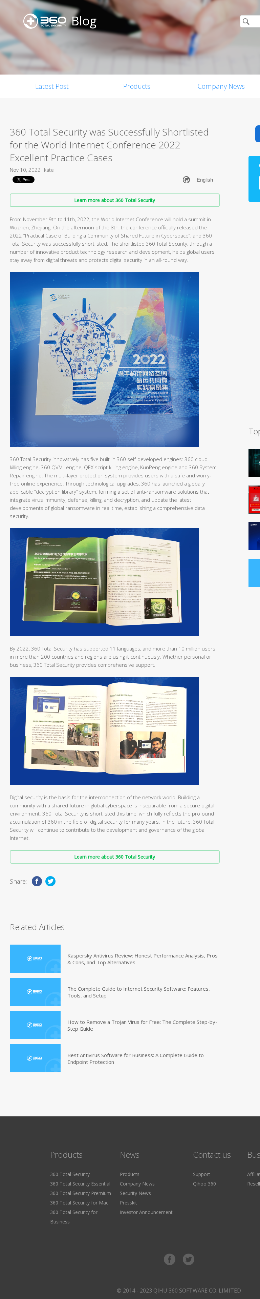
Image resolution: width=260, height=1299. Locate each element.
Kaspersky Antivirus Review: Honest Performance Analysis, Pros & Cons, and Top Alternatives (142, 959)
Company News (137, 1183)
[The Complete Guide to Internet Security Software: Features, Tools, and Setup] (35, 992)
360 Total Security (70, 1174)
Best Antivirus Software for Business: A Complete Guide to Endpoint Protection (135, 1058)
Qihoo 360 (204, 1183)
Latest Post (52, 86)
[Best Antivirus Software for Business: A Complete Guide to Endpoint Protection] (35, 1058)
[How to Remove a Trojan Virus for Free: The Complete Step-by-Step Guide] (35, 1025)
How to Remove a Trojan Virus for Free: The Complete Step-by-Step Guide (142, 1025)
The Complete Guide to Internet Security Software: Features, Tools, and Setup (138, 992)
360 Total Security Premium (80, 1193)
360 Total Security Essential (80, 1183)
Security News (135, 1193)
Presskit (128, 1202)
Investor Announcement (146, 1212)
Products (136, 86)
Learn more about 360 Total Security (114, 200)
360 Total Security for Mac (79, 1202)
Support (201, 1174)
